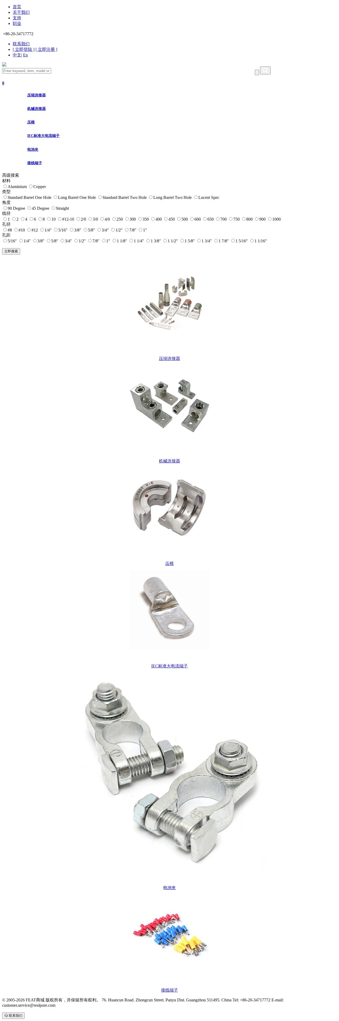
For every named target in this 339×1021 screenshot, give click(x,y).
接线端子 (34, 163)
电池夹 (32, 149)
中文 (17, 55)
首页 (17, 7)
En (25, 55)
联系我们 (21, 44)
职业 (17, 23)
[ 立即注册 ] (46, 49)
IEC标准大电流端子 (43, 136)
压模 (31, 122)
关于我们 (21, 12)
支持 (17, 18)
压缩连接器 (36, 95)
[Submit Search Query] (265, 70)
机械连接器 (36, 109)
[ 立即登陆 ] (23, 49)
